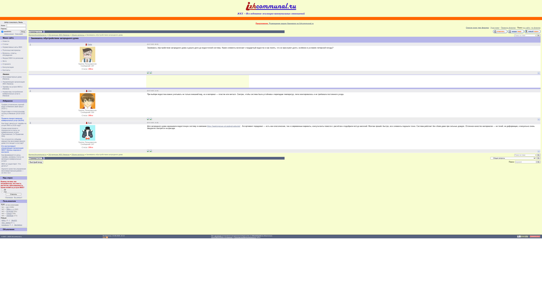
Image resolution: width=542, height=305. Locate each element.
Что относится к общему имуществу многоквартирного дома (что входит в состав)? (13, 141)
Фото (5, 61)
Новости (6, 41)
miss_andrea (6, 223)
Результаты (9, 197)
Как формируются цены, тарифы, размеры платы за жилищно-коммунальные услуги (12, 158)
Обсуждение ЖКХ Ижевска (59, 35)
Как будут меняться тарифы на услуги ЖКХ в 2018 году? (13, 124)
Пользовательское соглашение (221, 237)
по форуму (536, 28)
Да (5, 189)
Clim (90, 91)
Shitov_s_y (10, 209)
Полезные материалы (11, 50)
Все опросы (17, 197)
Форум (5, 58)
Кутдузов (9, 211)
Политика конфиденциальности (245, 237)
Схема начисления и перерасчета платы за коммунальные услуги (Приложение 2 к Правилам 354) (12, 132)
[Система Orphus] (522, 237)
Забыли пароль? (9, 34)
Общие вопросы (77, 35)
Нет (5, 192)
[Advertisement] (197, 81)
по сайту (526, 28)
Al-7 (7, 207)
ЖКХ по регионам (16, 58)
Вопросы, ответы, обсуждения (10, 54)
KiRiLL (4, 220)
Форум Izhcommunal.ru (37, 35)
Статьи (5, 44)
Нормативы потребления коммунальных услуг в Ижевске (13, 94)
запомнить (7, 31)
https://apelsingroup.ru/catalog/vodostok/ (223, 126)
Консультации (8, 67)
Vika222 (14, 220)
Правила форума (508, 28)
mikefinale (9, 215)
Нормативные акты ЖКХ (12, 47)
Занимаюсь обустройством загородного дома (104, 35)
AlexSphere (18, 225)
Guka (90, 44)
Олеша (9, 213)
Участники (494, 28)
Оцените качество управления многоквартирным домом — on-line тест (13, 171)
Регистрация (19, 34)
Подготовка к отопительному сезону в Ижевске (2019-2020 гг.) (13, 113)
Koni (90, 123)
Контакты (6, 70)
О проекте (7, 64)
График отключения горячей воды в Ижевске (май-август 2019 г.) (12, 107)
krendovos (5, 225)
